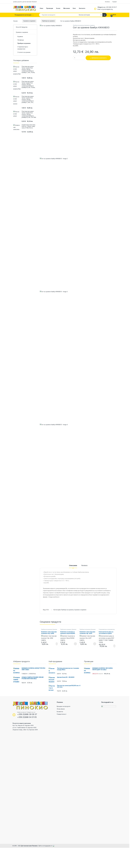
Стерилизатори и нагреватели (106, 629)
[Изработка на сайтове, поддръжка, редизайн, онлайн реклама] (53, 845)
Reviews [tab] (84, 565)
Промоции (49, 8)
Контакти (82, 8)
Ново (41, 8)
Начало (15, 21)
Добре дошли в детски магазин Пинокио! (25, 1)
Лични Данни (61, 709)
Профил (114, 1)
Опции (75, 643)
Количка (107, 1)
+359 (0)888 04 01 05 (27, 717)
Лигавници (20, 40)
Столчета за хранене (23, 52)
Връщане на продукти (63, 706)
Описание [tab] (73, 565)
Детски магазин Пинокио (29, 845)
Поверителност (61, 714)
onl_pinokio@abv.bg (107, 9)
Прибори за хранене (48, 21)
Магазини (66, 8)
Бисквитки (60, 711)
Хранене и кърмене (29, 21)
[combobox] (58, 15)
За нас (58, 8)
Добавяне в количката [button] (55, 643)
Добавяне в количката (98, 58)
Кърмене (20, 36)
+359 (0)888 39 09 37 (27, 714)
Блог (74, 8)
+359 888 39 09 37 (111, 7)
